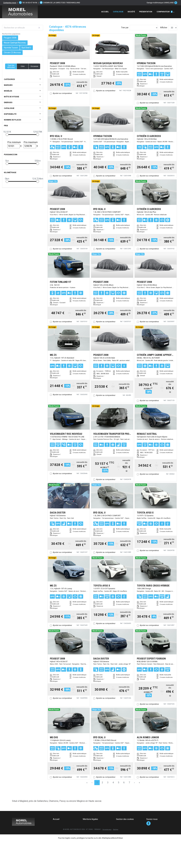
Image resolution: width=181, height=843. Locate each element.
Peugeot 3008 (10, 38)
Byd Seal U (26, 47)
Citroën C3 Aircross (12, 52)
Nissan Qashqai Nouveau (15, 43)
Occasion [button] (34, 66)
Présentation (145, 12)
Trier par (125, 27)
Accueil (105, 12)
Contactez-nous (9, 3)
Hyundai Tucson (11, 47)
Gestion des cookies (125, 819)
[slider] (7, 134)
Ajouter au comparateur (62, 93)
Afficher (163, 27)
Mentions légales (90, 819)
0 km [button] (23, 66)
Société (131, 12)
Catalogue (118, 12)
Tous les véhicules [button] (11, 66)
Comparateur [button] (164, 12)
